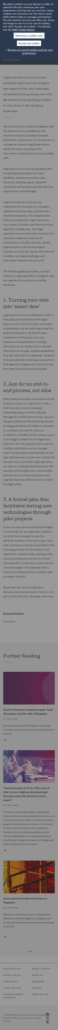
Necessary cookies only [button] (29, 35)
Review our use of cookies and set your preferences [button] (30, 51)
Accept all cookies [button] (29, 43)
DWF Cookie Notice (23, 29)
